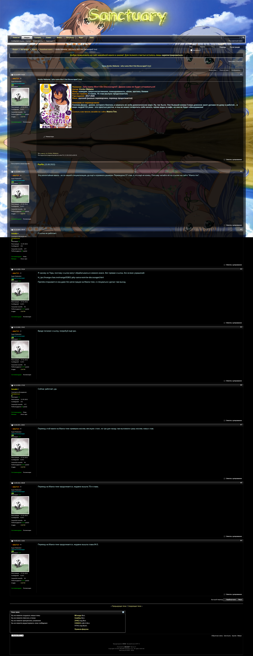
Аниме (48, 37)
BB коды (78, 616)
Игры (81, 37)
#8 (241, 483)
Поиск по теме (224, 70)
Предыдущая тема (119, 606)
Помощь (223, 47)
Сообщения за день (17, 41)
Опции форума (38, 41)
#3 (241, 229)
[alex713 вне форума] (20, 97)
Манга (59, 37)
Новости (16, 37)
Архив (234, 636)
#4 (241, 269)
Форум (27, 37)
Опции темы (212, 70)
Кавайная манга (46, 49)
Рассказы (70, 37)
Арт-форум (25, 49)
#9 (241, 540)
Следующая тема (134, 606)
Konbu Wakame (86, 89)
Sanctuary (227, 636)
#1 (241, 74)
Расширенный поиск (235, 41)
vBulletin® (127, 647)
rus (47, 153)
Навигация (49, 41)
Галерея (37, 37)
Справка (28, 41)
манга (43, 153)
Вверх (240, 600)
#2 (241, 171)
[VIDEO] (78, 623)
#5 (241, 327)
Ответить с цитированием (234, 159)
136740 (23, 117)
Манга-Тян (112, 111)
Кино (92, 37)
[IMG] (77, 621)
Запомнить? (196, 50)
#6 (241, 385)
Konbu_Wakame (53, 153)
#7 (241, 425)
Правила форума (81, 629)
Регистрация (235, 47)
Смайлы (78, 618)
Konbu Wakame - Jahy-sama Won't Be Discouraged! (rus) (129, 66)
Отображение (236, 70)
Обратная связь (217, 636)
